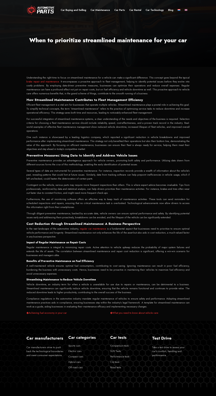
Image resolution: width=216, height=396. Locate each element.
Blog (170, 10)
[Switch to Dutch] (179, 10)
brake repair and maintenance (42, 81)
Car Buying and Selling (73, 10)
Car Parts (119, 10)
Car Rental (135, 10)
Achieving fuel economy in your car (48, 313)
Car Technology (155, 10)
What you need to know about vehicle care (135, 313)
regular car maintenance (93, 228)
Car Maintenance (100, 10)
